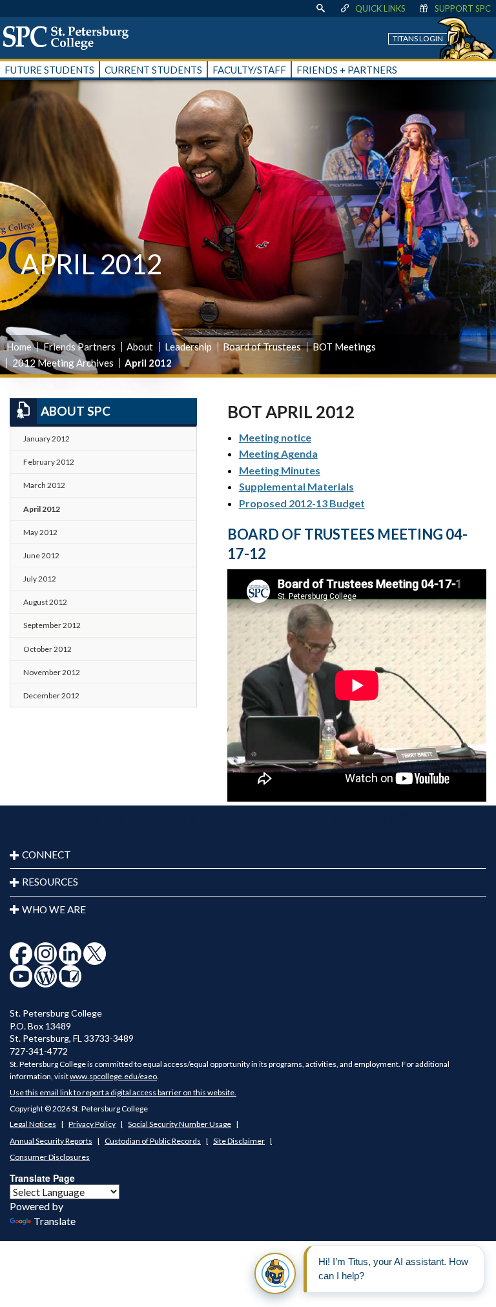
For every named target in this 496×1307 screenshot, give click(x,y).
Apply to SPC (372, 817)
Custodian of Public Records (153, 1141)
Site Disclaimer (239, 1141)
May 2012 (40, 532)
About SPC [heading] (75, 410)
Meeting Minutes (279, 470)
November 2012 (51, 672)
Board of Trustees (262, 346)
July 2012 (39, 578)
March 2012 (44, 485)
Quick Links (380, 8)
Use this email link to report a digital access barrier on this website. (123, 1092)
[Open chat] (275, 1273)
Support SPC (463, 8)
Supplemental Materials (296, 486)
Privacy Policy (92, 1124)
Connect (46, 854)
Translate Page (42, 1177)
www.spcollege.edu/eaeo (113, 1076)
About (140, 346)
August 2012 (45, 602)
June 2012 (41, 555)
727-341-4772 (39, 1051)
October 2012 (47, 649)
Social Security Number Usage (179, 1124)
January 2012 (46, 438)
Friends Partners (79, 346)
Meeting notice (275, 437)
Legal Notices (33, 1124)
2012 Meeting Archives (63, 363)
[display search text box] (320, 8)
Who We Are (54, 909)
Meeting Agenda (278, 453)
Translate (55, 1221)
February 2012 (48, 462)
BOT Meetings (344, 346)
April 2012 (41, 509)
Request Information (124, 817)
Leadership (188, 346)
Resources (50, 881)
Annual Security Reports (51, 1141)
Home (19, 346)
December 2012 (51, 695)
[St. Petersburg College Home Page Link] (70, 37)
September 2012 (52, 625)
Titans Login (418, 38)
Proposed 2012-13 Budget (302, 503)
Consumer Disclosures (50, 1157)
